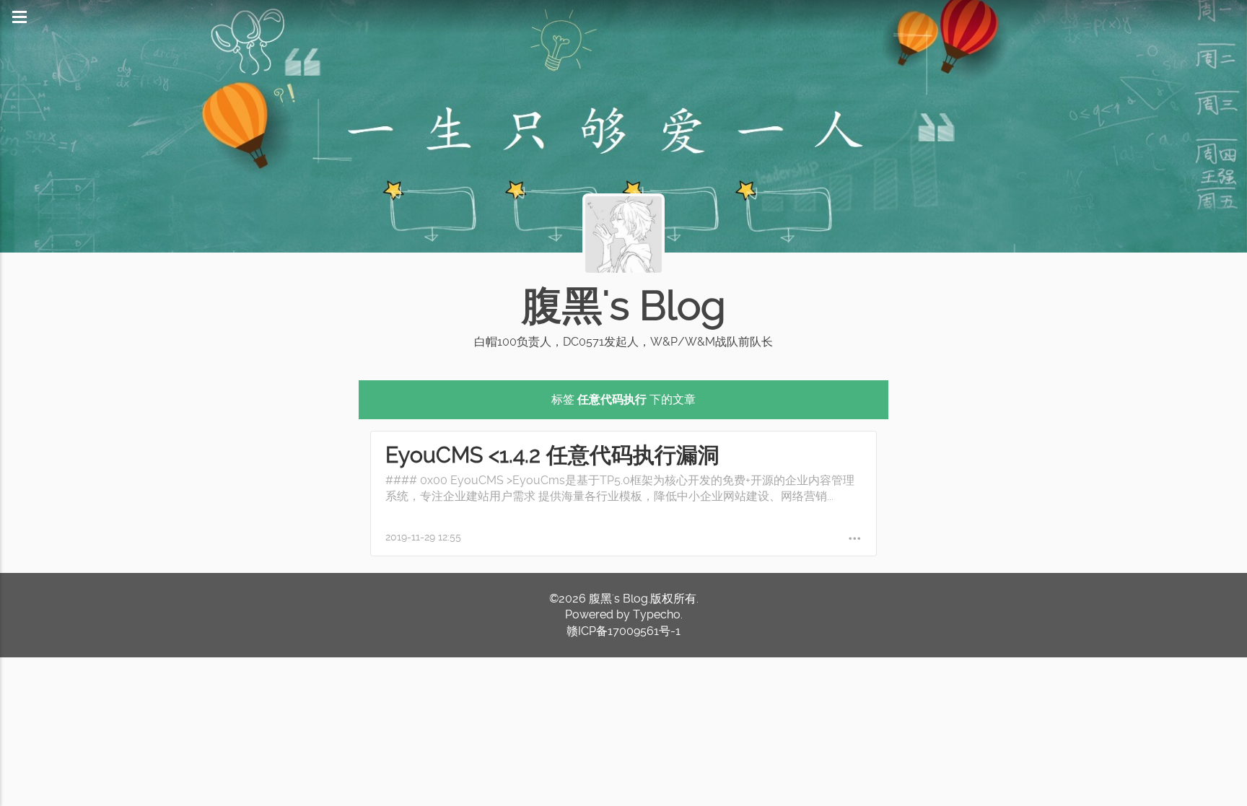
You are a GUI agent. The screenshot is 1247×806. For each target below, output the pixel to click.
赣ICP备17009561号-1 (623, 631)
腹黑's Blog (623, 306)
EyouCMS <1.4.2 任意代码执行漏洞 (552, 455)
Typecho (657, 614)
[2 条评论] (854, 538)
